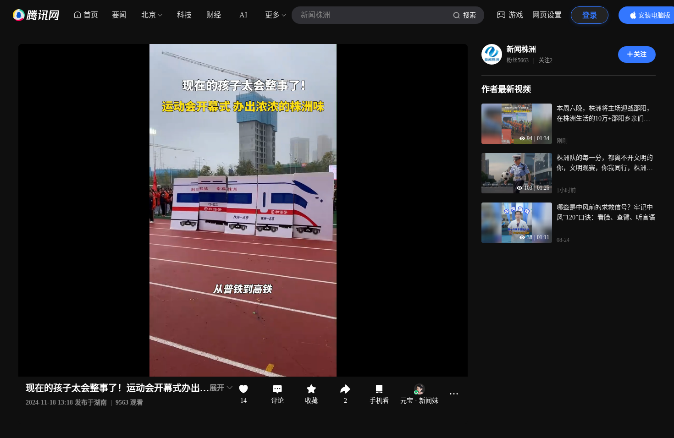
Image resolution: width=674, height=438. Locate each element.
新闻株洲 (521, 49)
